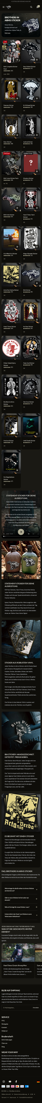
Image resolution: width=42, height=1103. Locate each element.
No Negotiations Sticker (9, 478)
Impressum (13, 1097)
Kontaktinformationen (26, 1097)
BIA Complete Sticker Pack (10, 68)
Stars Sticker (8, 142)
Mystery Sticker (28, 178)
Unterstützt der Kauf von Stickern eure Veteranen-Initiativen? (18, 915)
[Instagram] (4, 1081)
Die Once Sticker (28, 402)
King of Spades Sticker (30, 253)
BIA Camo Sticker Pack (11, 178)
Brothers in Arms (14, 1091)
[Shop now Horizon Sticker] (11, 425)
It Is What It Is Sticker (10, 253)
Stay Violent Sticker (29, 66)
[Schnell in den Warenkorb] (17, 60)
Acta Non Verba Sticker (11, 290)
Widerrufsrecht (6, 1094)
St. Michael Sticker (29, 105)
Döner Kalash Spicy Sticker (10, 364)
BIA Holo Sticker (9, 215)
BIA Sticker (26, 290)
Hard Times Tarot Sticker (29, 216)
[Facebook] (16, 1081)
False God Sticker (28, 363)
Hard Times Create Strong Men (15, 965)
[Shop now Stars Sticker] (11, 126)
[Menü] (3, 7)
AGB (31, 1094)
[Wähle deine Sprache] (38, 1081)
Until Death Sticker (29, 440)
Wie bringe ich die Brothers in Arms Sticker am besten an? (19, 889)
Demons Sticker (9, 105)
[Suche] (31, 7)
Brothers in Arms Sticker (9, 403)
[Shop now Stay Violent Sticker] (30, 51)
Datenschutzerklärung (20, 1094)
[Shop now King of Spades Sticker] (30, 238)
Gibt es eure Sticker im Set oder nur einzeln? (17, 899)
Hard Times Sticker (10, 326)
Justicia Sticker (28, 142)
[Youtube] (10, 1081)
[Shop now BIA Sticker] (30, 275)
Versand (4, 1097)
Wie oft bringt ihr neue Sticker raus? (17, 907)
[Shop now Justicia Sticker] (30, 126)
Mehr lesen (7, 33)
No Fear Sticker (28, 326)
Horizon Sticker (9, 440)
